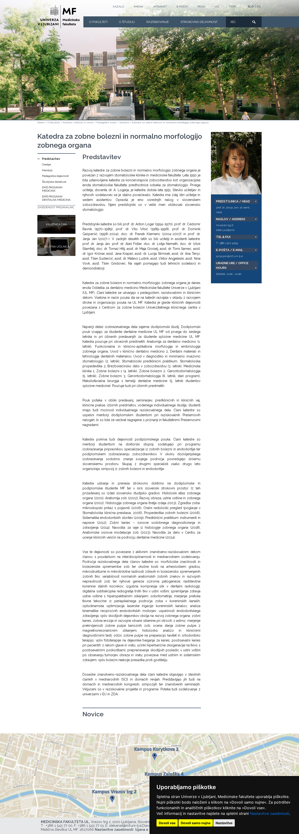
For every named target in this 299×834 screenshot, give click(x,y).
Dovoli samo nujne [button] (195, 823)
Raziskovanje (157, 22)
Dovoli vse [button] (167, 823)
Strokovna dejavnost (199, 22)
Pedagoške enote (106, 122)
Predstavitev (51, 158)
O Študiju (127, 22)
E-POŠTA (182, 6)
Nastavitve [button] (224, 823)
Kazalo (118, 6)
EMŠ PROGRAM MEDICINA (52, 189)
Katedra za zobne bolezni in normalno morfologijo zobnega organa (170, 122)
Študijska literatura (54, 181)
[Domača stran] (58, 17)
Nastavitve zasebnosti (269, 813)
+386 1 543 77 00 (59, 825)
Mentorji (47, 170)
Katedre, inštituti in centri (78, 122)
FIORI (232, 6)
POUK (201, 6)
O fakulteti (98, 22)
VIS (217, 6)
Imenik (138, 6)
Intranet (160, 6)
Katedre (124, 122)
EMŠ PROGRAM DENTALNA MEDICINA (56, 198)
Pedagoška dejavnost (55, 176)
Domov (41, 122)
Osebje (46, 164)
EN (258, 6)
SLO (251, 6)
